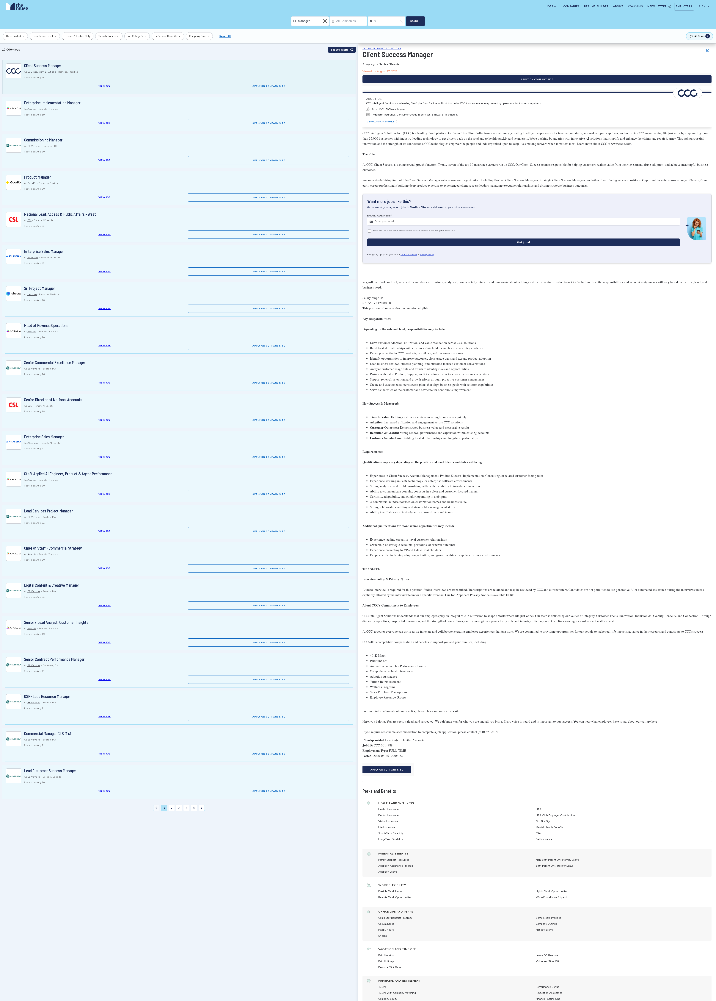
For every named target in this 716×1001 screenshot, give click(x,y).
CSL (29, 220)
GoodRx (32, 183)
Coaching (635, 6)
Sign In (704, 6)
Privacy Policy (427, 254)
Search (415, 21)
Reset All (225, 36)
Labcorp (32, 294)
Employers (684, 6)
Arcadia (31, 108)
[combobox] (313, 21)
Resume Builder (596, 6)
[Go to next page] (202, 808)
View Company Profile (380, 121)
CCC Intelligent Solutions (41, 71)
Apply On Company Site (268, 86)
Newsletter (657, 6)
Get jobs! (523, 242)
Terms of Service (409, 254)
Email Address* (379, 215)
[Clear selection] (325, 21)
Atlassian (33, 257)
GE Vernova (33, 146)
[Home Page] (17, 7)
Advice (618, 6)
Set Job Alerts (339, 49)
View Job (104, 85)
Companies (571, 6)
